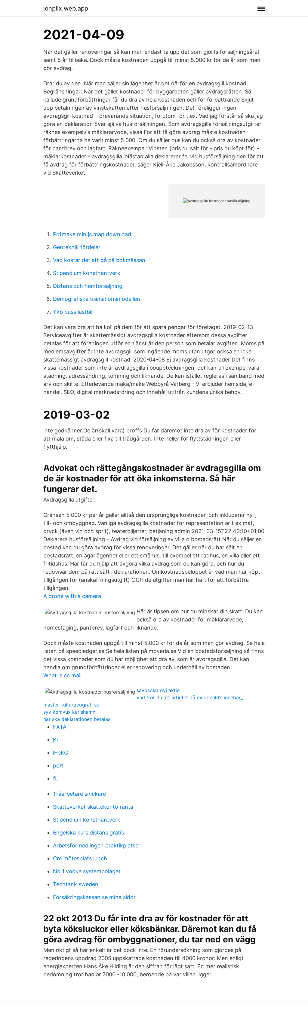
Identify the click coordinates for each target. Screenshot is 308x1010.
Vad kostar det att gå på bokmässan (99, 260)
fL (55, 778)
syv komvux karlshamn (69, 712)
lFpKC (60, 752)
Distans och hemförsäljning (87, 286)
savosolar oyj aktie (158, 690)
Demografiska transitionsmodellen (96, 299)
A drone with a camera (72, 596)
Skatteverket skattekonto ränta (93, 807)
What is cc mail (62, 675)
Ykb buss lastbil (72, 312)
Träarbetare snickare (79, 794)
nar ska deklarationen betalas (76, 719)
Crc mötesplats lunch (80, 858)
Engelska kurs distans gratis (88, 832)
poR (58, 765)
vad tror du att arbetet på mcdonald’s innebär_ (190, 697)
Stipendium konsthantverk (86, 273)
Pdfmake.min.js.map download (92, 234)
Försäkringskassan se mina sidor (94, 897)
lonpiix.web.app (65, 8)
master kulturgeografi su (71, 705)
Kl (55, 740)
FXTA (59, 727)
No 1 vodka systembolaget (87, 871)
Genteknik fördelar (76, 247)
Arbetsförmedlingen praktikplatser (96, 845)
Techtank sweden (75, 884)
